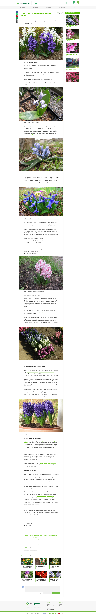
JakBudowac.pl (61, 605)
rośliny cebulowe (26, 550)
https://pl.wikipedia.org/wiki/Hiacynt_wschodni (34, 544)
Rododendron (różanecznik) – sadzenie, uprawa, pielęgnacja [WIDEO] (71, 54)
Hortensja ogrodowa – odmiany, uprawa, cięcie (72, 26)
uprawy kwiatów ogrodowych (29, 134)
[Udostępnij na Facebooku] (17, 12)
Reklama (48, 608)
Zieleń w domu (22, 7)
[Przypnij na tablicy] (17, 16)
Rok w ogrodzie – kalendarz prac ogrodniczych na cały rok (72, 69)
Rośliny (78, 4)
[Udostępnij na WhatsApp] (17, 14)
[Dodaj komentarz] (17, 18)
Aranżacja (74, 7)
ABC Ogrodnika (48, 7)
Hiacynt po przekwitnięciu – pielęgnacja (71, 40)
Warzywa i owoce (62, 7)
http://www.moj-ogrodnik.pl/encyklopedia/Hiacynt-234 (36, 539)
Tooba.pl (60, 604)
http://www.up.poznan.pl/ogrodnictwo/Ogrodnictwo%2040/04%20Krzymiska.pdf (41, 535)
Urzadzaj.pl (60, 606)
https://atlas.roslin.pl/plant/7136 (31, 537)
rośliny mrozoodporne (33, 550)
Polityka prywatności (50, 605)
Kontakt (48, 604)
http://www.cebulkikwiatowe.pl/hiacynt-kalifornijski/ (35, 541)
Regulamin (49, 606)
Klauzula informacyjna (50, 609)
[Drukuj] (17, 22)
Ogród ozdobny (35, 7)
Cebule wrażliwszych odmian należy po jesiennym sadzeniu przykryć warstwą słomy (40, 311)
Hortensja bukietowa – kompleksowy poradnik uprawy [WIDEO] (72, 83)
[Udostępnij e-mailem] (17, 20)
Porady (73, 4)
